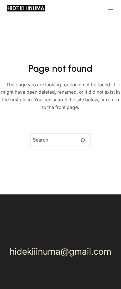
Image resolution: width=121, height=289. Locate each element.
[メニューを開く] (110, 8)
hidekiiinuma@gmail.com (60, 251)
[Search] (82, 140)
